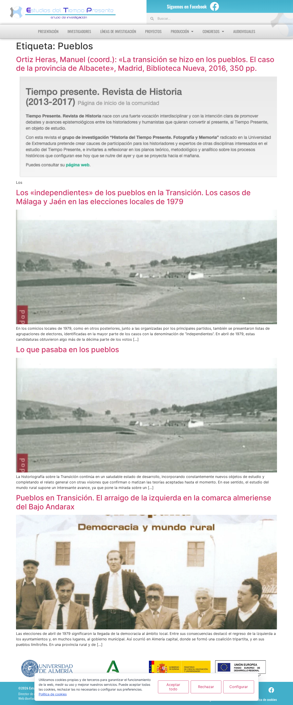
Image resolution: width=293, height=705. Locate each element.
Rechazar (206, 686)
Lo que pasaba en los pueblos (67, 349)
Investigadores (79, 31)
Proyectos (153, 31)
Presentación (48, 31)
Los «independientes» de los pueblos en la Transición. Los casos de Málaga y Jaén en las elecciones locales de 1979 (133, 197)
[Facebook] (214, 6)
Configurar (238, 686)
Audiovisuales (244, 31)
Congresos (211, 31)
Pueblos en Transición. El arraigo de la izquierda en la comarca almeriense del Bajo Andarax (143, 502)
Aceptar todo (173, 686)
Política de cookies (265, 700)
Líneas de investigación (118, 31)
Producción (180, 31)
